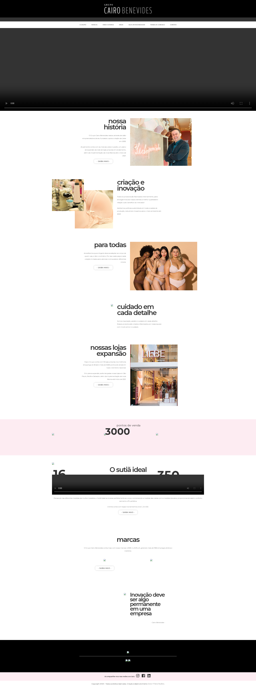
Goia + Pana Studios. (156, 684)
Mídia (121, 25)
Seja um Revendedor (137, 25)
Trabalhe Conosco (157, 25)
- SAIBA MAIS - (103, 161)
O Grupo (83, 25)
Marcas (94, 25)
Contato (173, 25)
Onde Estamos (108, 25)
